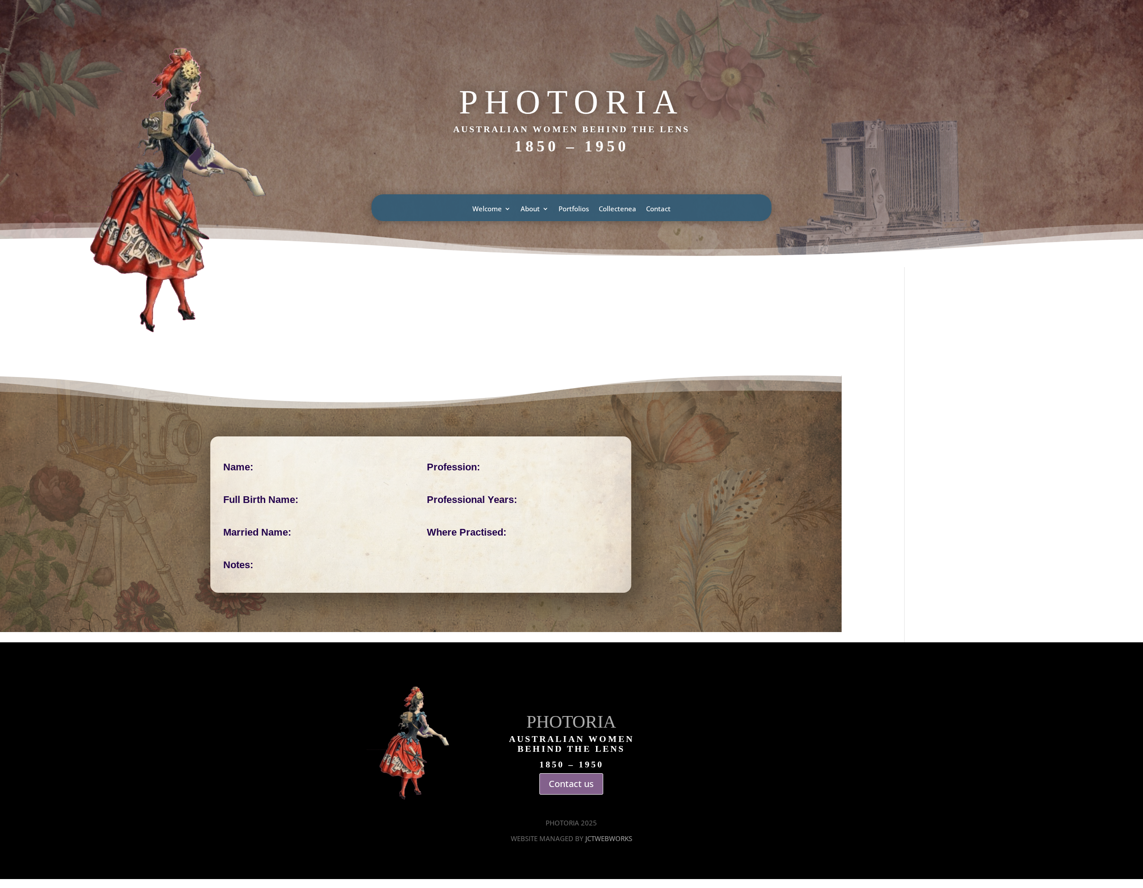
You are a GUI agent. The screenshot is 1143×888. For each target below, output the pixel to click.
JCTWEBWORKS (608, 838)
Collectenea (617, 209)
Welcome (487, 209)
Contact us (571, 784)
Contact (658, 209)
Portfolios (574, 209)
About (530, 209)
